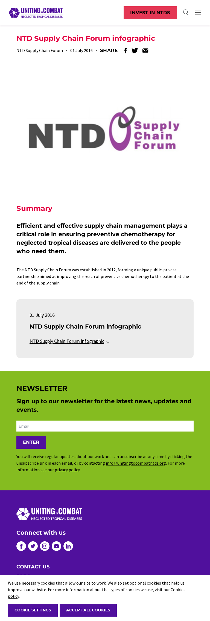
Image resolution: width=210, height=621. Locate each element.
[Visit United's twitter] (33, 546)
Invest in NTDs (150, 12)
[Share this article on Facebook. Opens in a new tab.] (125, 50)
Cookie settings (32, 610)
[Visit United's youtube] (56, 546)
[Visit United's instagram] (44, 546)
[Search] (186, 12)
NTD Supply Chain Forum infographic (67, 341)
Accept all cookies (88, 610)
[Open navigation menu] (198, 12)
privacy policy (67, 469)
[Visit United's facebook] (21, 546)
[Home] (36, 13)
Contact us (32, 567)
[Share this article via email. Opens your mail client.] (145, 50)
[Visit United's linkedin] (68, 546)
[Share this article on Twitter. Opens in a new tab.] (134, 50)
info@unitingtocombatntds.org (136, 463)
